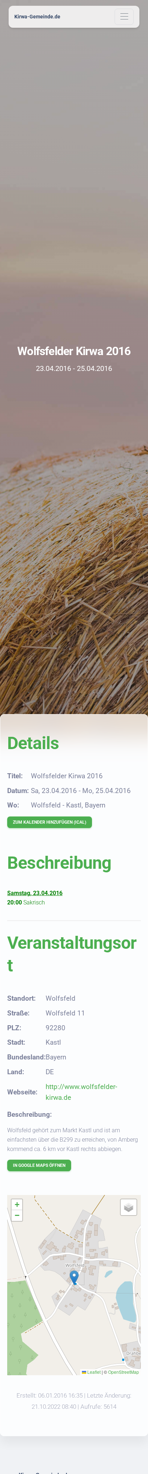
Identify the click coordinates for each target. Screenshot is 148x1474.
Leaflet (93, 1372)
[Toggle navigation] (124, 17)
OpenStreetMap (123, 1372)
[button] (74, 1277)
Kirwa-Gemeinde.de (37, 16)
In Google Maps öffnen (39, 1165)
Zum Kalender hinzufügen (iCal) (49, 822)
